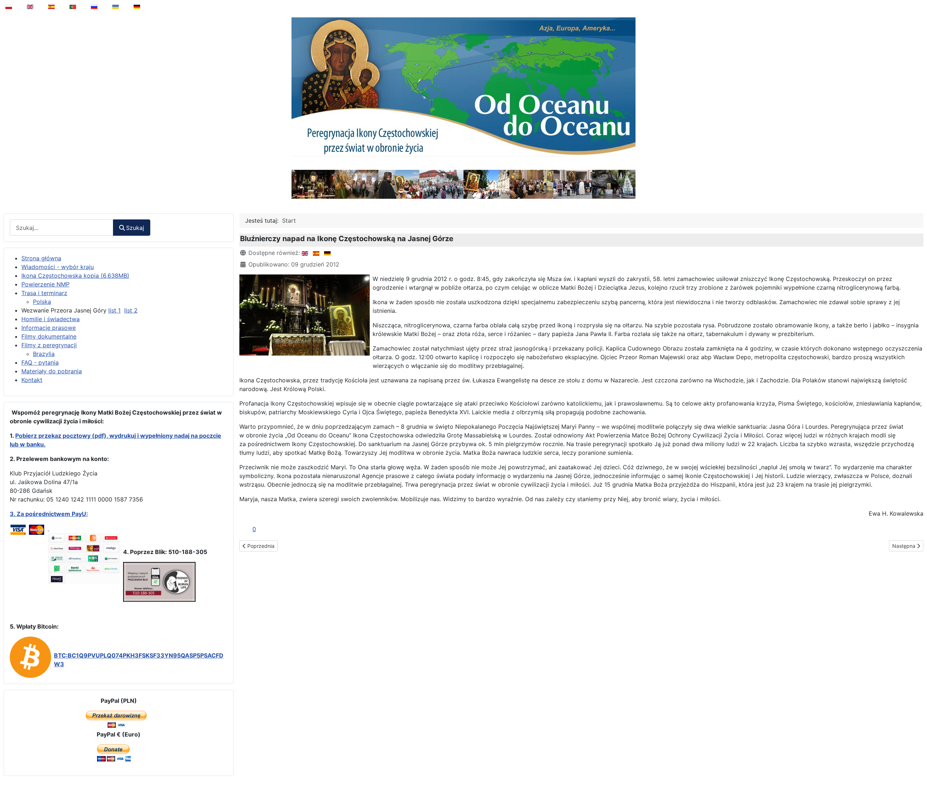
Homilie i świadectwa (50, 319)
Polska (42, 301)
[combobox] (61, 227)
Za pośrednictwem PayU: (52, 513)
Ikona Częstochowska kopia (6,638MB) (75, 275)
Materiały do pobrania (51, 371)
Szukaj (135, 227)
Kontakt (31, 379)
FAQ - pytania (40, 362)
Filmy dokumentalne (48, 336)
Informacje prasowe (48, 327)
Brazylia (44, 353)
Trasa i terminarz (44, 293)
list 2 (131, 310)
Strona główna (41, 258)
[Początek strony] (916, 765)
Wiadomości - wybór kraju (57, 266)
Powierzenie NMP (45, 284)
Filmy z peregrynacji (49, 345)
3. (13, 513)
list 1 (114, 310)
